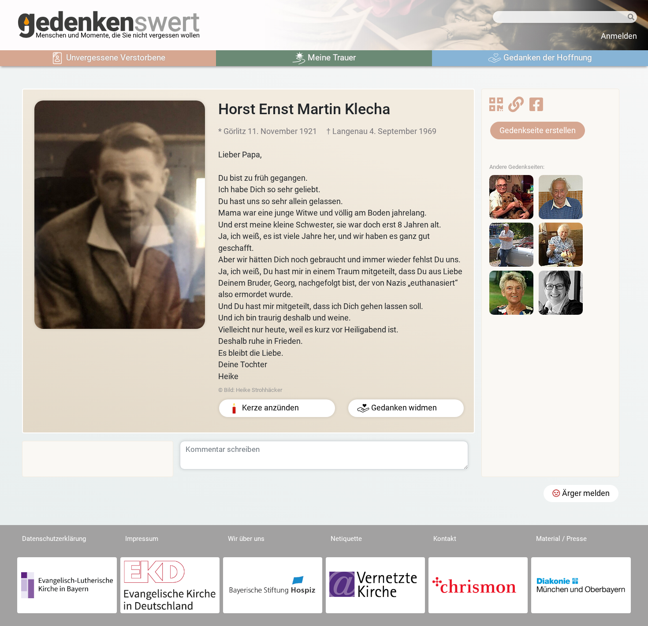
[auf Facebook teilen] (536, 107)
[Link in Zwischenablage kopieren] (516, 107)
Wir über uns (246, 539)
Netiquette (346, 539)
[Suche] (630, 17)
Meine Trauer (330, 57)
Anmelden (619, 36)
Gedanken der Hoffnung (546, 57)
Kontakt (444, 539)
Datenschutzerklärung (54, 539)
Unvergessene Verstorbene (114, 57)
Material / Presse (561, 539)
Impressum (141, 539)
